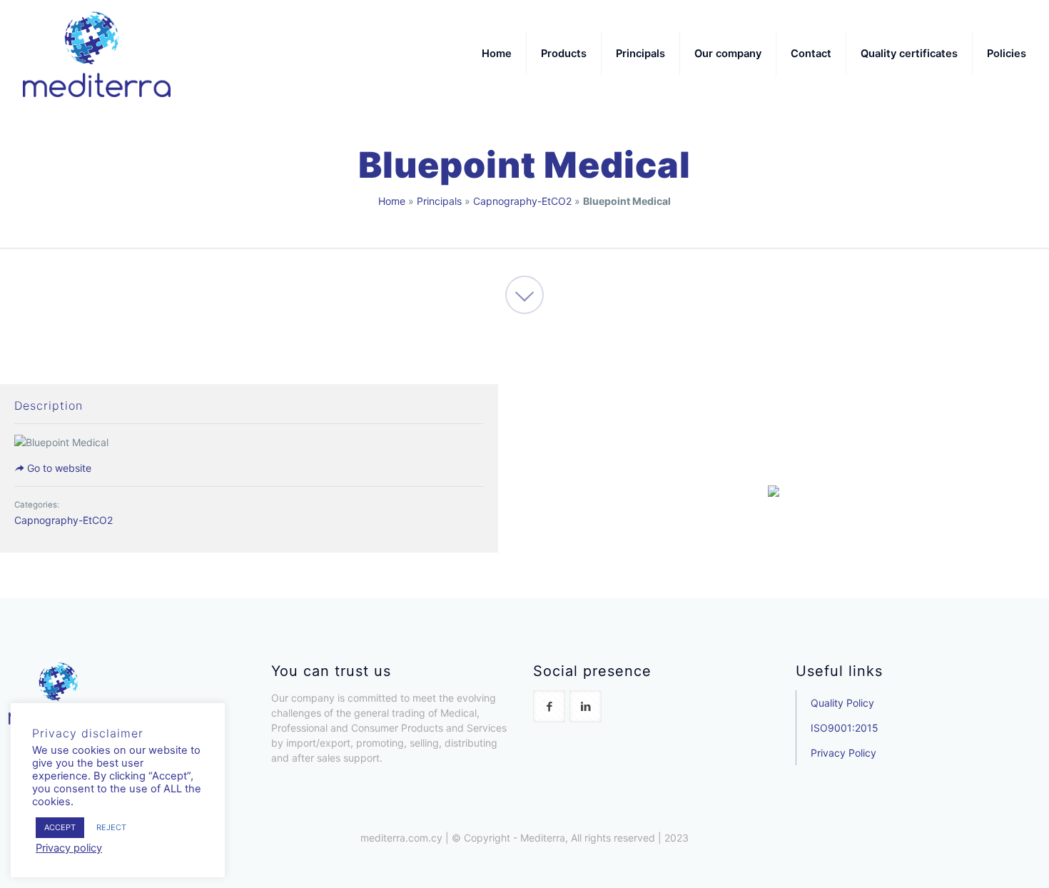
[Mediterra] (97, 53)
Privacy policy (69, 848)
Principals (439, 201)
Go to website (57, 468)
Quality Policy (842, 703)
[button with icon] (549, 706)
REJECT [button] (111, 827)
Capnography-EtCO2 (522, 201)
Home (391, 201)
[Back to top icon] (980, 859)
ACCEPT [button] (60, 827)
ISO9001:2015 (844, 728)
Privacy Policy (843, 753)
